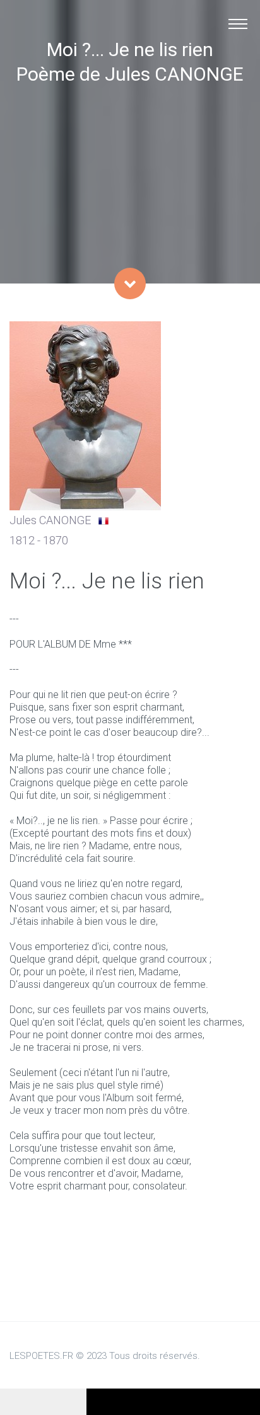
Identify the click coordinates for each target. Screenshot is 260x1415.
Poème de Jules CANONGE (130, 74)
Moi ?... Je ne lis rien (130, 49)
